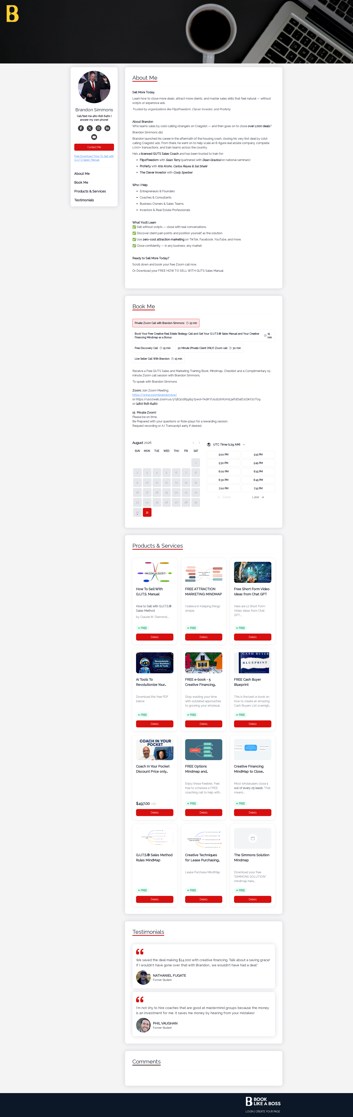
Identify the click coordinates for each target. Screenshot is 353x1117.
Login (250, 1111)
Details (155, 637)
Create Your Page (268, 1111)
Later (255, 497)
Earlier (226, 497)
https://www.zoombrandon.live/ (154, 395)
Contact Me (94, 147)
